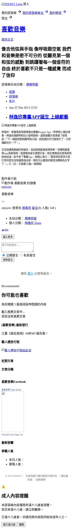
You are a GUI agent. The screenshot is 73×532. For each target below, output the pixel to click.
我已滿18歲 (9, 524)
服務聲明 (41, 479)
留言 (35, 208)
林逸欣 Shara (33, 223)
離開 (21, 524)
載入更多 (8, 236)
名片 (12, 101)
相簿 (12, 92)
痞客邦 (26, 208)
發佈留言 (8, 259)
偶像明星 (32, 84)
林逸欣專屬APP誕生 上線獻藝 (38, 116)
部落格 (13, 96)
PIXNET (17, 475)
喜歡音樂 (13, 29)
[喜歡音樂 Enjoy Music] (12, 431)
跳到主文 (7, 39)
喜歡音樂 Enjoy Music (11, 390)
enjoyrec (6, 186)
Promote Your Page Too (12, 435)
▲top (4, 229)
